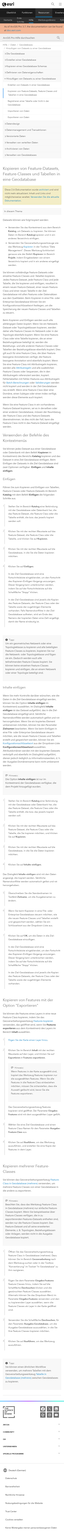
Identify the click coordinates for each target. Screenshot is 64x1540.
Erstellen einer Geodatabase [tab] (21, 60)
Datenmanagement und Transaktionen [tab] (26, 130)
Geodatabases (26, 45)
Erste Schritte (20, 20)
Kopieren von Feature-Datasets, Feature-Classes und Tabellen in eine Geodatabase (32, 93)
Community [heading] (8, 1432)
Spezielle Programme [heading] (13, 1454)
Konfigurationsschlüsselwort (18, 743)
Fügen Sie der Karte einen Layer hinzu (27, 1040)
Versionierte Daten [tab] (16, 136)
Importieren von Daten (18, 111)
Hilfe (31, 20)
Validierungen (42, 382)
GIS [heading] (4, 1439)
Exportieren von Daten (18, 117)
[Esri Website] (8, 4)
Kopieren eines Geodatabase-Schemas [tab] (26, 66)
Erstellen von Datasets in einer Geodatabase (29, 85)
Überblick (11, 12)
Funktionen (27, 12)
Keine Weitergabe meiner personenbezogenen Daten (31, 1528)
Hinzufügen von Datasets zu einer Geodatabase (28, 48)
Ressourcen (43, 12)
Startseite (8, 20)
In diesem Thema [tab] (13, 211)
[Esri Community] (43, 1415)
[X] (49, 1409)
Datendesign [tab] (13, 123)
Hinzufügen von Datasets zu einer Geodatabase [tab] (31, 78)
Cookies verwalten (14, 1519)
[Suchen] (53, 4)
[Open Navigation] (60, 4)
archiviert (44, 189)
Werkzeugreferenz (46, 20)
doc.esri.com (14, 30)
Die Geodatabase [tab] (15, 53)
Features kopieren (43, 1021)
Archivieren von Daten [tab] (17, 148)
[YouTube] (56, 1415)
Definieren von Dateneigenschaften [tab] (24, 72)
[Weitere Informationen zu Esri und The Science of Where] (9, 1412)
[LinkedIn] (56, 1409)
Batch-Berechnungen (17, 382)
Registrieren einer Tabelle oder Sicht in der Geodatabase (28, 103)
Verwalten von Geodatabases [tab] (21, 155)
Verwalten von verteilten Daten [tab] (22, 142)
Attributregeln (23, 367)
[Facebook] (43, 1409)
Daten (13, 45)
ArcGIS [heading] (6, 1425)
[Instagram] (49, 1415)
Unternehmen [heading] (10, 1446)
